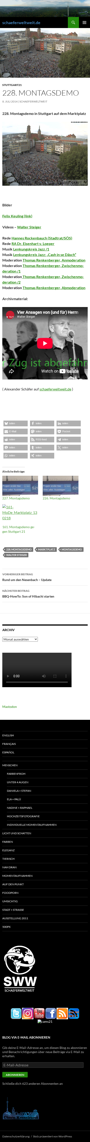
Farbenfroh (16, 773)
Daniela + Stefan (19, 790)
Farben (7, 841)
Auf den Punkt (13, 884)
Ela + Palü (14, 799)
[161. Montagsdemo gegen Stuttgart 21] (20, 514)
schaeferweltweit (33, 101)
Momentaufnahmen (17, 875)
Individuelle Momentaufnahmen (32, 824)
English (8, 735)
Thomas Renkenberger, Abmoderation (54, 287)
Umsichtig (10, 901)
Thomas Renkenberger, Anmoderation (54, 260)
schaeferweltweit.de (21, 22)
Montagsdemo (72, 549)
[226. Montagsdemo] (60, 486)
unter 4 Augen (17, 782)
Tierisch (8, 858)
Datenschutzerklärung (16, 1136)
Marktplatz (46, 549)
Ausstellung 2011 (15, 918)
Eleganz (8, 850)
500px (6, 926)
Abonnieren (15, 1074)
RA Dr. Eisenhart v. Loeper (33, 243)
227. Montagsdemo (16, 498)
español (8, 752)
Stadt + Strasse (13, 909)
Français (9, 744)
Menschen (10, 765)
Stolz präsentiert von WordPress (52, 1136)
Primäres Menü (84, 22)
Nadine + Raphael (19, 807)
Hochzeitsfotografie (23, 816)
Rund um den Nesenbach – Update (26, 577)
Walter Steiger (29, 227)
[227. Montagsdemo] (20, 486)
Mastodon (9, 707)
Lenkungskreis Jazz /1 (31, 249)
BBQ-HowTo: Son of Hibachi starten (28, 593)
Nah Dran (9, 867)
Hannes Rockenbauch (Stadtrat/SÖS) (42, 238)
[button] (15, 423)
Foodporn (10, 892)
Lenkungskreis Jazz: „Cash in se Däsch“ (44, 254)
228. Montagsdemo (19, 549)
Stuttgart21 (12, 85)
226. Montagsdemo (56, 498)
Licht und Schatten (16, 833)
